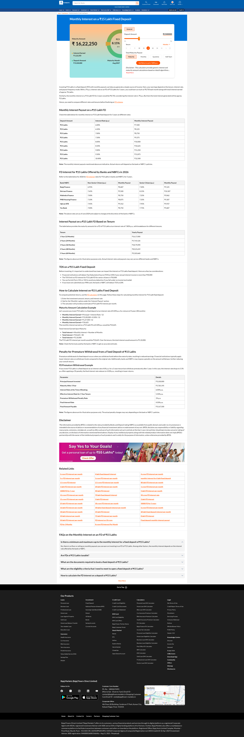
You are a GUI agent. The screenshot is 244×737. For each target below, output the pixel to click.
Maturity (131, 57)
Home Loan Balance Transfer (69, 623)
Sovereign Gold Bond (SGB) (94, 610)
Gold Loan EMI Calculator (144, 656)
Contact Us (80, 716)
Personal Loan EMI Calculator (145, 603)
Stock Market (93, 10)
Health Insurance (66, 637)
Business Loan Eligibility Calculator (147, 643)
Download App (172, 657)
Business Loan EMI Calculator (145, 640)
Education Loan (65, 630)
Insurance (74, 10)
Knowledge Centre (127, 10)
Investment (84, 10)
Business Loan (65, 606)
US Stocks (88, 616)
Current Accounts (91, 626)
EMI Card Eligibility (118, 617)
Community (171, 660)
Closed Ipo (115, 650)
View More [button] (122, 581)
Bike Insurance (65, 644)
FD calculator (92, 295)
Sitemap (170, 666)
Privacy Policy (171, 610)
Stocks (114, 633)
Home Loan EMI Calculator (145, 606)
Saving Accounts (90, 623)
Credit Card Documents (119, 606)
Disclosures (171, 669)
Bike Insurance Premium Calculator (147, 616)
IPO (113, 637)
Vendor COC (171, 633)
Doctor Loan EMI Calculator (145, 663)
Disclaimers (170, 613)
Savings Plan (64, 657)
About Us (71, 716)
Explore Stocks (116, 643)
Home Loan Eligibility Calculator (146, 636)
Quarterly (156, 57)
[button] (137, 3)
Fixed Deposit (65, 13)
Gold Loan (64, 620)
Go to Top (120, 587)
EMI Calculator (141, 653)
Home (59, 13)
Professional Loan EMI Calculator (147, 660)
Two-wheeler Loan (66, 626)
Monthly (143, 57)
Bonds (87, 620)
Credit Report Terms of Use (175, 606)
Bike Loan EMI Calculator (144, 610)
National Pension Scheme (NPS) (95, 606)
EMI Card (115, 614)
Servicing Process (172, 616)
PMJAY (63, 660)
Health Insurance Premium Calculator (148, 620)
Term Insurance (65, 647)
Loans (60, 10)
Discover (170, 640)
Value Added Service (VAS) (68, 654)
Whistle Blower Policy (173, 626)
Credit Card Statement (119, 610)
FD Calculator (141, 623)
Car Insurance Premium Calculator (147, 613)
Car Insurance (65, 640)
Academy (137, 10)
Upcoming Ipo (116, 647)
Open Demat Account (118, 653)
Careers (89, 716)
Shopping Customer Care (110, 716)
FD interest (90, 177)
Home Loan (64, 613)
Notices (169, 623)
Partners (97, 716)
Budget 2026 (171, 650)
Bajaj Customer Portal (118, 627)
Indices (114, 640)
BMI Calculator (141, 650)
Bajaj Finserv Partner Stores (120, 624)
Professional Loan (66, 610)
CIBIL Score (116, 10)
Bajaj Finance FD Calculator (145, 626)
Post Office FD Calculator (144, 646)
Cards (67, 10)
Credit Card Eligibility (118, 603)
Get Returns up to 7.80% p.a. (148, 63)
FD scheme (119, 102)
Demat (88, 613)
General (129, 29)
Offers (169, 663)
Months (165, 44)
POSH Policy (171, 630)
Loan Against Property (67, 616)
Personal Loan (65, 603)
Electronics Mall (105, 10)
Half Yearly (169, 57)
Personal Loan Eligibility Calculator (147, 633)
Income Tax (170, 644)
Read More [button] (130, 73)
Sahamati (170, 647)
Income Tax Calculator (143, 630)
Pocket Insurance (66, 650)
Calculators (144, 10)
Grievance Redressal (173, 620)
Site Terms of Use (172, 603)
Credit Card (116, 600)
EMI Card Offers (117, 620)
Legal (169, 600)
